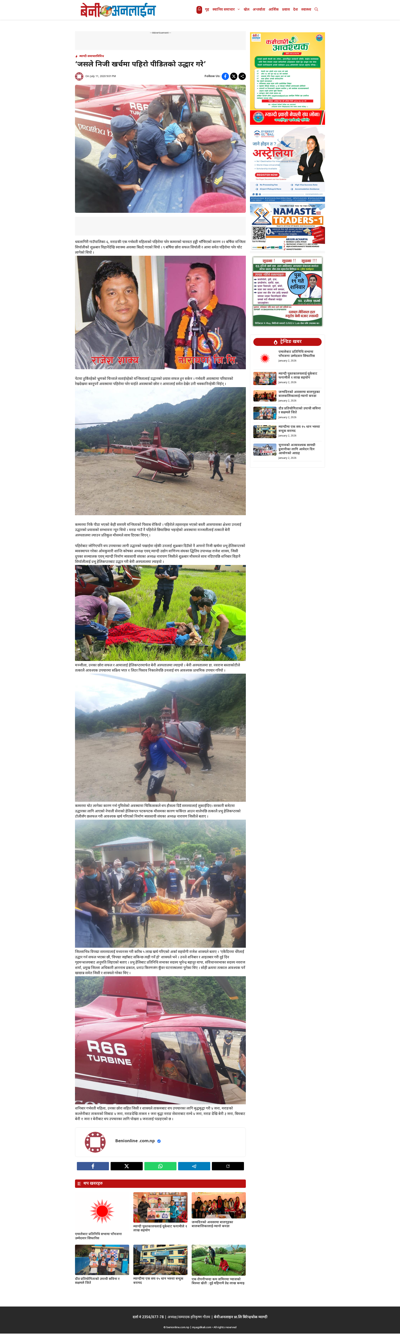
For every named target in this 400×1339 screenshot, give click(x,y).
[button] (316, 10)
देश (295, 9)
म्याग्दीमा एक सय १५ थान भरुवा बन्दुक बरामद (158, 1281)
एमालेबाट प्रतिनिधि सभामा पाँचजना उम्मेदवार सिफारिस (98, 1236)
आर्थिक (274, 9)
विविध (100, 56)
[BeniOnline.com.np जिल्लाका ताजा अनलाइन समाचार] (118, 10)
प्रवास (286, 9)
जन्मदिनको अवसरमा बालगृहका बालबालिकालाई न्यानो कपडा (212, 1224)
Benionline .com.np (135, 1141)
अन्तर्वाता (259, 9)
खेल (246, 9)
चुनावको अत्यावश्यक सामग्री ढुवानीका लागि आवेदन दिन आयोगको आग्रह (297, 449)
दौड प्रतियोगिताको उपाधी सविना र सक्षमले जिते (97, 1281)
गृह (207, 9)
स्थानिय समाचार (223, 9)
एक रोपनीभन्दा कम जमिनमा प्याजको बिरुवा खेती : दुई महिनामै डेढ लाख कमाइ (218, 1281)
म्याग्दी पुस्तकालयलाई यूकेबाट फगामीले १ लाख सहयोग (160, 1228)
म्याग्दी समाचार (87, 56)
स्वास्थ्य (306, 9)
